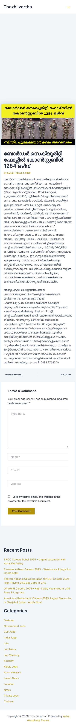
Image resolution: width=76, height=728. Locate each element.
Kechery (9, 660)
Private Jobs (11, 695)
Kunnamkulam (12, 672)
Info (6, 643)
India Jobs (10, 637)
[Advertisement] (38, 54)
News (7, 690)
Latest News (11, 678)
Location (9, 684)
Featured (9, 620)
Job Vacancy (11, 655)
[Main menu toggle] (68, 7)
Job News (10, 649)
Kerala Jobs (11, 666)
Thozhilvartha (18, 6)
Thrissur (9, 701)
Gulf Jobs (9, 631)
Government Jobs (15, 626)
